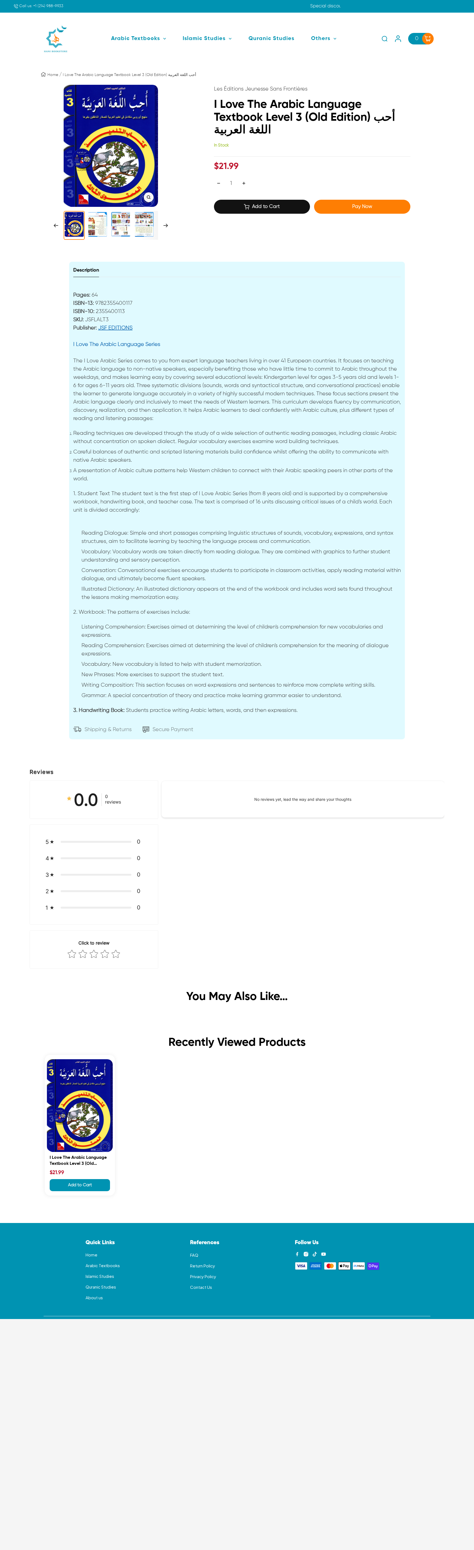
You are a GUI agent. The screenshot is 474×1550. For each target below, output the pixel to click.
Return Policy (202, 1265)
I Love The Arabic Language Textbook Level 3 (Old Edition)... (78, 1161)
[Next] (165, 225)
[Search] (384, 38)
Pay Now (362, 206)
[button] (94, 842)
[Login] (398, 38)
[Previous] (55, 225)
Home (52, 75)
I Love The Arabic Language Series (116, 344)
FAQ (194, 1255)
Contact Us (201, 1287)
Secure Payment (173, 729)
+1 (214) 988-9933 (40, 6)
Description (86, 270)
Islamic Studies (100, 1276)
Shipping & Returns (108, 729)
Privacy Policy (203, 1276)
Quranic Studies (101, 1286)
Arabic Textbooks (103, 1265)
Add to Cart (80, 1185)
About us (94, 1297)
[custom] (297, 1254)
